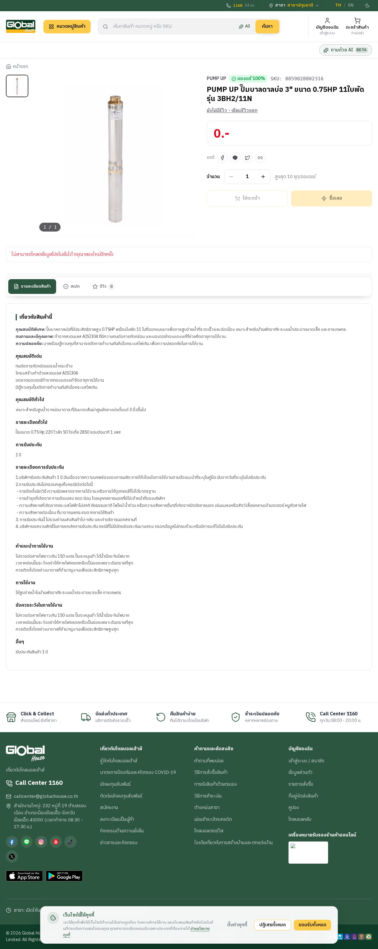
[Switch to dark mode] (367, 5)
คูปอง (294, 807)
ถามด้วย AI (348, 50)
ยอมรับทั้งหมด (312, 925)
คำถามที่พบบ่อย (209, 761)
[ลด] (231, 176)
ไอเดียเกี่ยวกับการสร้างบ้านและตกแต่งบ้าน (233, 843)
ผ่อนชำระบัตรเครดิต (213, 819)
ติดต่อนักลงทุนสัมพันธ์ (121, 796)
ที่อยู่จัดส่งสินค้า (303, 796)
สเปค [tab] (75, 286)
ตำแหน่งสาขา (206, 807)
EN (350, 5)
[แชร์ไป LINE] (235, 157)
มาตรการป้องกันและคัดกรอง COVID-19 (138, 772)
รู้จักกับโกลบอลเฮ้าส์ (118, 761)
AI (247, 26)
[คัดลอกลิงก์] (260, 157)
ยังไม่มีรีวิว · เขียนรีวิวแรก (232, 110)
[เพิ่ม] (263, 176)
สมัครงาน (109, 807)
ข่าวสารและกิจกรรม (118, 843)
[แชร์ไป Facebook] (222, 157)
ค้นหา (267, 26)
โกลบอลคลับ (300, 819)
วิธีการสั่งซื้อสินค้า (210, 772)
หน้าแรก (20, 66)
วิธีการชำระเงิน (208, 796)
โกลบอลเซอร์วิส (209, 831)
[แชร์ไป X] (247, 157)
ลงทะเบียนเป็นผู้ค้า (117, 819)
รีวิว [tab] (106, 286)
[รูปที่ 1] (17, 86)
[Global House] (20, 26)
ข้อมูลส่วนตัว (300, 772)
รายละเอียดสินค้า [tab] (36, 286)
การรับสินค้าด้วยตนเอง (215, 784)
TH (338, 5)
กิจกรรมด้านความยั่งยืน (122, 831)
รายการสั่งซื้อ (301, 784)
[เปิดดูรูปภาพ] (115, 155)
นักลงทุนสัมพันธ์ (115, 784)
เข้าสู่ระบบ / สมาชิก (306, 761)
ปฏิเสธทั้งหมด (272, 925)
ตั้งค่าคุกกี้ (237, 925)
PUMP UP (216, 78)
